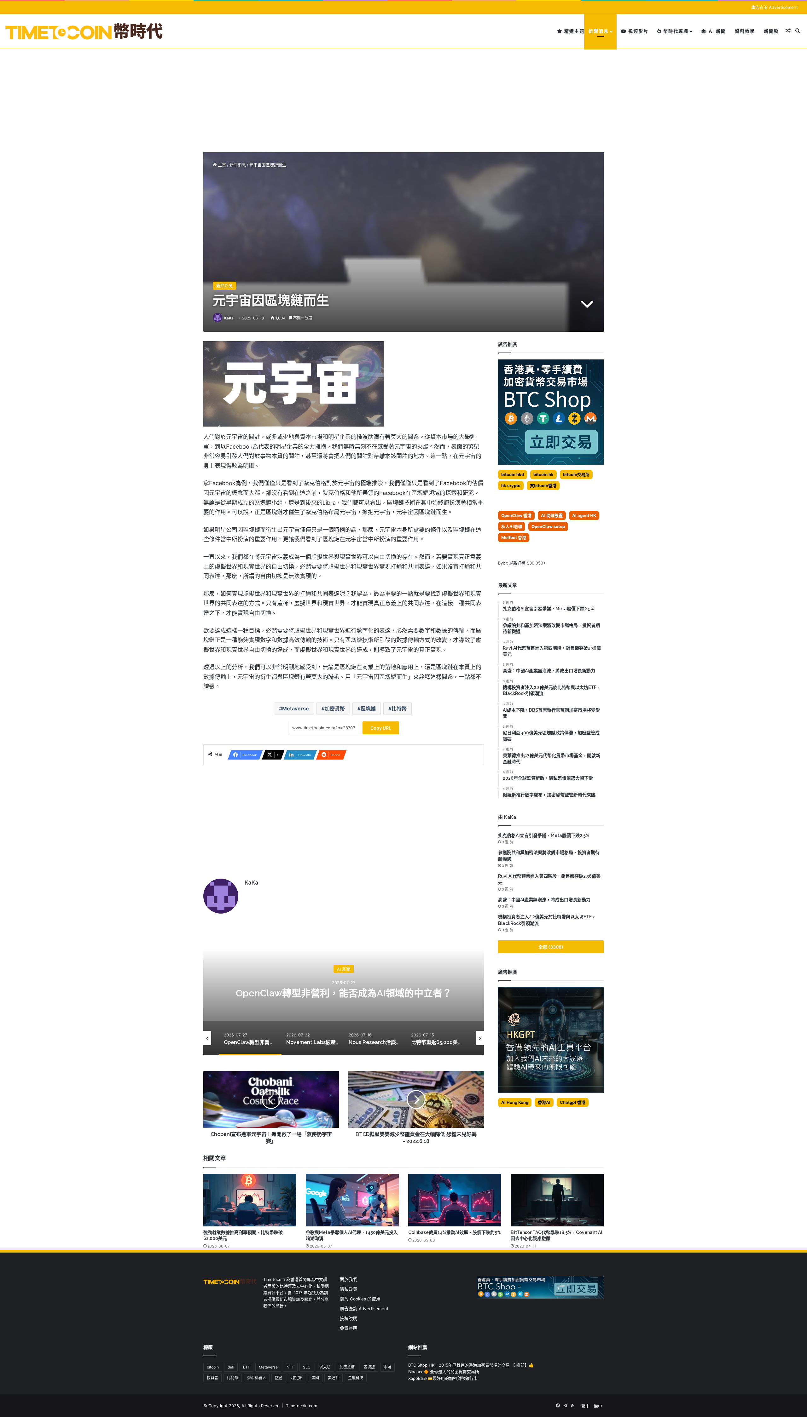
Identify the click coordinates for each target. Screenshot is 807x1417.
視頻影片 (637, 31)
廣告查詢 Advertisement (775, 7)
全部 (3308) (550, 946)
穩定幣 (297, 1377)
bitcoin (213, 1367)
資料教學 (745, 31)
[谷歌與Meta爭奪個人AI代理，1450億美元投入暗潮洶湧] (352, 1200)
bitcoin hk (543, 474)
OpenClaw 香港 (516, 515)
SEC (307, 1367)
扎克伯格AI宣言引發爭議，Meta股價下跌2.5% (543, 835)
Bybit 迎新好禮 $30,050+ (522, 562)
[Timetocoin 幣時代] (84, 31)
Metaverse (295, 708)
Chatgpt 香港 (572, 1102)
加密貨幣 (335, 708)
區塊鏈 (368, 708)
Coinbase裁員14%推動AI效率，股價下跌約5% (454, 1232)
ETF (246, 1367)
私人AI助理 (511, 526)
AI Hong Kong (514, 1102)
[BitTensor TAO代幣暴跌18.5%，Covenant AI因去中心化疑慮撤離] (557, 1200)
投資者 (212, 1377)
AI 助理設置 (552, 515)
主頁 (221, 164)
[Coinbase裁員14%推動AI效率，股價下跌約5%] (454, 1200)
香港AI (544, 1102)
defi (231, 1367)
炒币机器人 (256, 1377)
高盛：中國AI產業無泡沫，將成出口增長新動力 (544, 899)
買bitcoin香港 (543, 485)
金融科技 (355, 1377)
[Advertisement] (403, 95)
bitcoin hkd (512, 474)
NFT (290, 1367)
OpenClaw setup (548, 526)
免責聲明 (348, 1328)
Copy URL (380, 728)
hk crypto (510, 485)
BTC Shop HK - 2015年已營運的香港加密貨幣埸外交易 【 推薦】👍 (471, 1365)
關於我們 (348, 1279)
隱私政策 (348, 1289)
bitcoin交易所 (576, 474)
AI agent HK (584, 515)
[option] (343, 992)
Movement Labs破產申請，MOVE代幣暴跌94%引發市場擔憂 (343, 993)
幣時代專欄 (675, 31)
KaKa (229, 318)
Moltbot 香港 (513, 537)
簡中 (598, 1405)
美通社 (333, 1377)
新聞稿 (771, 31)
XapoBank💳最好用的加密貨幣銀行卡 (443, 1378)
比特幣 (399, 708)
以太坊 (325, 1367)
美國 (315, 1377)
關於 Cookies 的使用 (360, 1298)
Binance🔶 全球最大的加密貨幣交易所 (443, 1371)
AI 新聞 (716, 31)
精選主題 (573, 31)
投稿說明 (348, 1318)
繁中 (585, 1405)
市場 (387, 1367)
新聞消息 (599, 31)
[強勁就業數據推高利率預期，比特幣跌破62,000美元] (249, 1200)
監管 (278, 1377)
